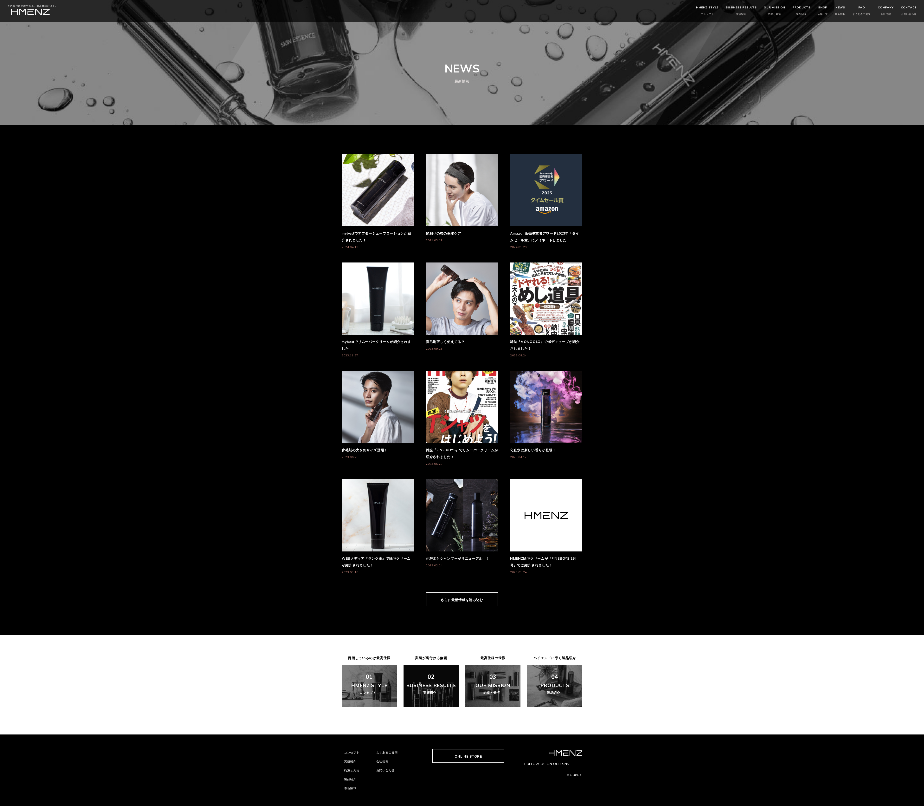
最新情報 (350, 788)
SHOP (823, 11)
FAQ (862, 11)
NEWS (840, 11)
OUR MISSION (774, 11)
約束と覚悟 (351, 770)
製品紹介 (350, 779)
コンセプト (351, 752)
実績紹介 (350, 761)
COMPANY (886, 11)
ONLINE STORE (468, 756)
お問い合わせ (385, 770)
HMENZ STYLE (707, 11)
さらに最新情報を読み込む (462, 600)
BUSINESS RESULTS (741, 11)
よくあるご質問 (387, 752)
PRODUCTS (801, 11)
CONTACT (909, 11)
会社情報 (382, 761)
